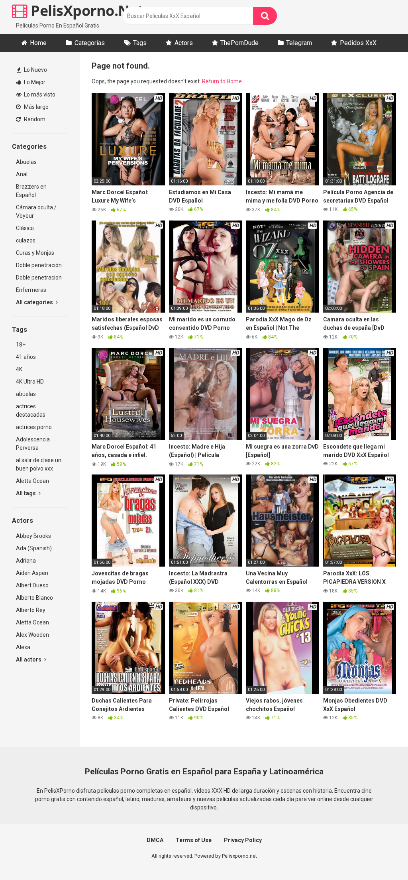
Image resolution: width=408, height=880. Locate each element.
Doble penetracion (39, 277)
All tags (26, 493)
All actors (29, 659)
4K (19, 369)
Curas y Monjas (35, 253)
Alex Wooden (32, 635)
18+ (21, 344)
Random (34, 119)
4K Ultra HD (30, 381)
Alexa (23, 647)
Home (38, 43)
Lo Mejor (34, 82)
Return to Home (222, 81)
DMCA (155, 840)
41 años (26, 357)
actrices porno (34, 427)
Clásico (25, 228)
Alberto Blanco (34, 598)
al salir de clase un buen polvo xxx (38, 464)
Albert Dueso (32, 585)
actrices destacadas (30, 410)
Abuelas (26, 162)
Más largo (36, 107)
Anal (21, 174)
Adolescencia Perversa (33, 443)
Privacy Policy (243, 840)
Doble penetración (39, 265)
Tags (140, 43)
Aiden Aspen (32, 573)
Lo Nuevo (35, 70)
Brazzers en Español (31, 190)
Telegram (299, 43)
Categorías (90, 43)
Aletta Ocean (32, 481)
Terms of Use (194, 840)
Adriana (26, 560)
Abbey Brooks (33, 536)
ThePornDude (239, 43)
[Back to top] (381, 856)
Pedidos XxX (358, 43)
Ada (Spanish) (34, 548)
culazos (25, 240)
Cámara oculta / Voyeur (36, 211)
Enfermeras (31, 290)
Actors (184, 43)
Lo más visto (39, 94)
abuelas (26, 394)
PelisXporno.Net (85, 10)
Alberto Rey (30, 610)
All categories (35, 302)
